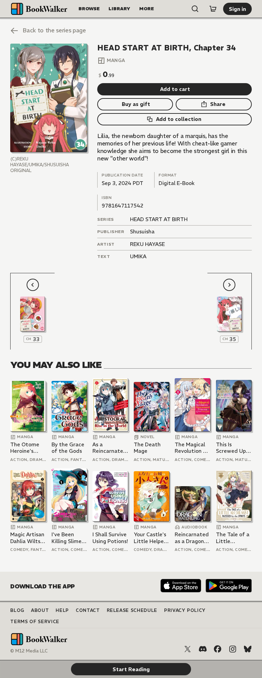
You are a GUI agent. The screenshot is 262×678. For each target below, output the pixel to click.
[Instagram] (233, 649)
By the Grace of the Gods (68, 447)
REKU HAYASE (147, 244)
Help (62, 610)
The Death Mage (147, 447)
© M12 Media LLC (29, 651)
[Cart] (212, 8)
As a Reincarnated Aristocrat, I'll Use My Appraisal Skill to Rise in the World (109, 447)
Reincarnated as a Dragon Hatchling (192, 537)
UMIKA (138, 256)
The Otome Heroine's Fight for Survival (24, 447)
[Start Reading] (48, 98)
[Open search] (195, 8)
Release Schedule (132, 610)
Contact (88, 610)
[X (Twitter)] (188, 649)
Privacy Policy (185, 610)
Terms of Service (34, 621)
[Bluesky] (248, 649)
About (40, 610)
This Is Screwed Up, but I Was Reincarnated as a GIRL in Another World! (233, 447)
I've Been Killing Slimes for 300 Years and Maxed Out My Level (69, 537)
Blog (17, 610)
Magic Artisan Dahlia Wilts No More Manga (27, 537)
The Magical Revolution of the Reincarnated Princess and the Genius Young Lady (192, 447)
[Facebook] (218, 649)
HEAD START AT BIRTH (159, 219)
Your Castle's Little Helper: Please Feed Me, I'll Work (150, 537)
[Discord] (203, 649)
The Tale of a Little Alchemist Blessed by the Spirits (232, 537)
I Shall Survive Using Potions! (110, 537)
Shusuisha (142, 231)
